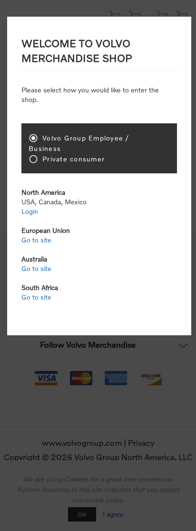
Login (29, 211)
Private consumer (73, 159)
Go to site (36, 240)
